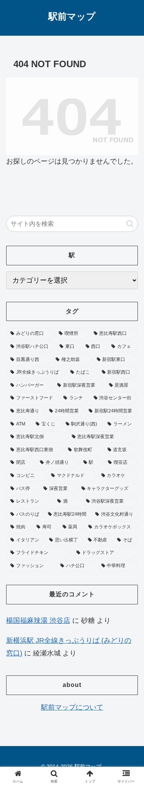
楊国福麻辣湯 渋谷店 (38, 620)
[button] (130, 223)
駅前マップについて (72, 707)
